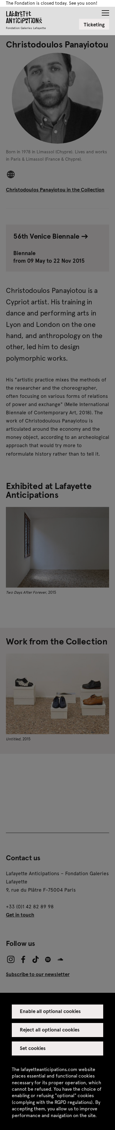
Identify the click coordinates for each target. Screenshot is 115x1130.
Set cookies (33, 1047)
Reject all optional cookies (50, 1029)
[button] (105, 11)
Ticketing (94, 24)
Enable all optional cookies (50, 1010)
